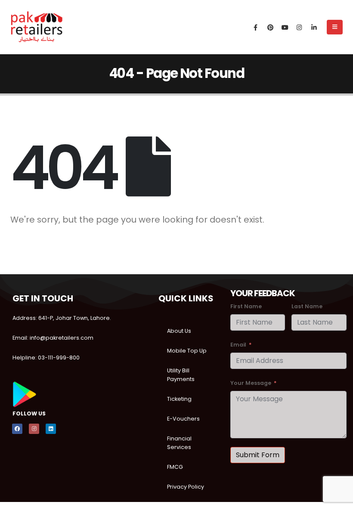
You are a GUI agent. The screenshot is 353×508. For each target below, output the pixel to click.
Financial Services (179, 443)
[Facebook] (256, 27)
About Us (179, 331)
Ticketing (179, 399)
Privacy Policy (185, 486)
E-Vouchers (183, 418)
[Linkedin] (51, 429)
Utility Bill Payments (181, 375)
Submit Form (257, 455)
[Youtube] (285, 27)
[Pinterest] (270, 27)
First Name (246, 306)
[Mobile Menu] (335, 27)
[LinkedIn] (314, 27)
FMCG (175, 467)
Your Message (250, 383)
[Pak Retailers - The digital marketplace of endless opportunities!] (36, 27)
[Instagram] (300, 27)
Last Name (306, 306)
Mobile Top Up (187, 350)
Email (238, 344)
